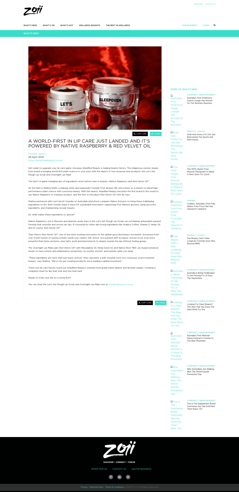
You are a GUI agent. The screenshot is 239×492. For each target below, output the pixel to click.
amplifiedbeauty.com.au (121, 284)
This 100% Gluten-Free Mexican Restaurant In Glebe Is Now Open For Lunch (200, 171)
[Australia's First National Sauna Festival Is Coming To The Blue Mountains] (177, 346)
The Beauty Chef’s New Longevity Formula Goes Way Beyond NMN (201, 241)
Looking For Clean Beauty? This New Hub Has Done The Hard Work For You (200, 307)
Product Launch (37, 154)
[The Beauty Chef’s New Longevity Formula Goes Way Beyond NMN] (177, 250)
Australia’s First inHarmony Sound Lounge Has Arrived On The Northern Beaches (199, 100)
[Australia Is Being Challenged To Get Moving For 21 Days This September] (177, 282)
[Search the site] (215, 25)
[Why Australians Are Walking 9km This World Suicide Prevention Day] (177, 380)
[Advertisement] (193, 66)
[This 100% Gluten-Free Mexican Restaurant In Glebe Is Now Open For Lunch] (177, 181)
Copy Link (141, 134)
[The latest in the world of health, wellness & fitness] (33, 10)
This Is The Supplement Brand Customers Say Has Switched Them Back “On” (201, 406)
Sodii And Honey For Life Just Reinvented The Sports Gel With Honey (201, 137)
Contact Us (210, 4)
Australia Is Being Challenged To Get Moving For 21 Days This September (200, 275)
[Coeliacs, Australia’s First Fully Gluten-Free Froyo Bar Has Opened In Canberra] (177, 215)
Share (157, 134)
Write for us (99, 469)
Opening (191, 201)
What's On (49, 25)
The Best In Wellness (118, 25)
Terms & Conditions (114, 487)
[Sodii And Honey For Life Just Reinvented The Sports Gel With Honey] (177, 146)
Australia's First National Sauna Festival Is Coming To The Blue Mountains (200, 338)
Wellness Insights (89, 25)
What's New (30, 25)
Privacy (84, 487)
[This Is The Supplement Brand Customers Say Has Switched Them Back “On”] (177, 415)
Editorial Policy (96, 487)
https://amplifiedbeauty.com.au (45, 160)
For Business (189, 25)
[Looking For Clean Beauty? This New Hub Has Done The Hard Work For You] (177, 314)
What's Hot (66, 25)
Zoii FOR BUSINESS (141, 469)
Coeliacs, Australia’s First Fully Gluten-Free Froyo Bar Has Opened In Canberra (201, 206)
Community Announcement (201, 95)
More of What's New (184, 89)
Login (206, 25)
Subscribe (198, 4)
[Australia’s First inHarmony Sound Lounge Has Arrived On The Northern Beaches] (177, 110)
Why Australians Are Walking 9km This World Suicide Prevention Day (200, 371)
